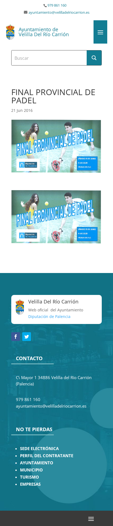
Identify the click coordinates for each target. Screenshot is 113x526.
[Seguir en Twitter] (26, 336)
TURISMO (29, 477)
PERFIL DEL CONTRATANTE (46, 456)
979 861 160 (56, 5)
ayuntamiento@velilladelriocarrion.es (59, 12)
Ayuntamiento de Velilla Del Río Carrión (44, 32)
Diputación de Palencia (49, 316)
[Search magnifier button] (94, 57)
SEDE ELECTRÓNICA (39, 448)
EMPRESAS (30, 484)
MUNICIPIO (31, 470)
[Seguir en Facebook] (15, 336)
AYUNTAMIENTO (36, 463)
